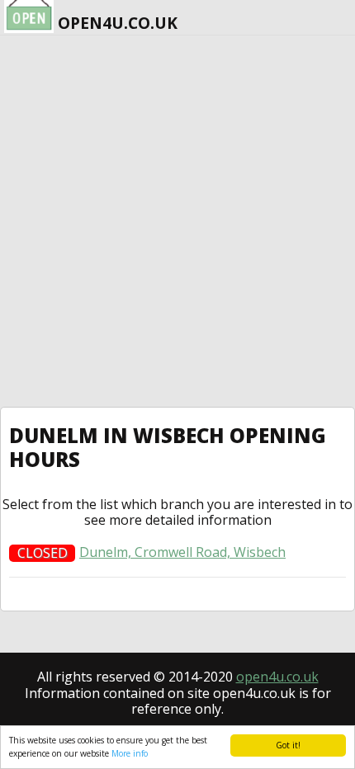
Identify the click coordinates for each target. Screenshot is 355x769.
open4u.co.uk (277, 677)
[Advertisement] (177, 221)
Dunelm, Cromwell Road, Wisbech (182, 552)
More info (129, 753)
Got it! (288, 745)
